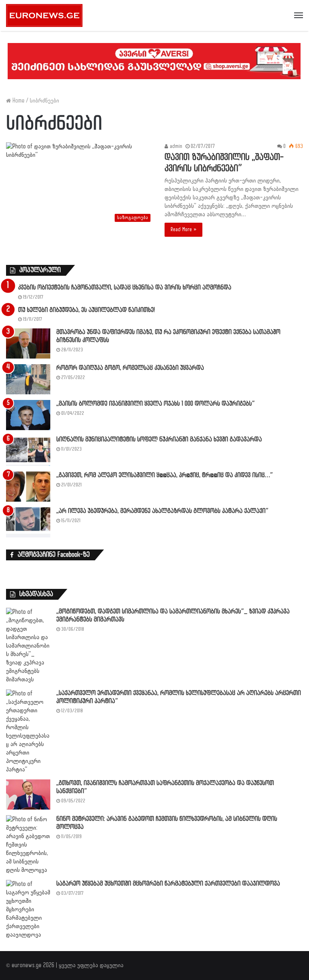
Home (18, 101)
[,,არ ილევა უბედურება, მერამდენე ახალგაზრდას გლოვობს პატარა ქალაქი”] (28, 522)
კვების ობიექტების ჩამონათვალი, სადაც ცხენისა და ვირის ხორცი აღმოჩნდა (124, 287)
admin (175, 146)
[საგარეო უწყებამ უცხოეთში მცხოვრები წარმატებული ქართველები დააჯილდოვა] (28, 909)
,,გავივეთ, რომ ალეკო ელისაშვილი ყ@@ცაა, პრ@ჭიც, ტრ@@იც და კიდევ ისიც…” (164, 475)
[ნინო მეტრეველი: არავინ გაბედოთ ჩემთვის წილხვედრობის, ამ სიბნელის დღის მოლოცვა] (28, 844)
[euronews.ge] (44, 15)
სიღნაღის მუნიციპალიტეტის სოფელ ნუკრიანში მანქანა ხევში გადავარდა (159, 439)
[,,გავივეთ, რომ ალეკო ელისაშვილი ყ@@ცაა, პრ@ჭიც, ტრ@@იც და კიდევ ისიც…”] (28, 487)
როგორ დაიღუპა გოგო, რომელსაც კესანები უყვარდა (130, 368)
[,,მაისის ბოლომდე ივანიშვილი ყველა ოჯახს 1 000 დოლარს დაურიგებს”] (28, 415)
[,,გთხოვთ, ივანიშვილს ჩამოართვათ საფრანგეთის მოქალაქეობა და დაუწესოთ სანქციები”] (28, 794)
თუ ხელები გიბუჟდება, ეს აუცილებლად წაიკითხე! (86, 310)
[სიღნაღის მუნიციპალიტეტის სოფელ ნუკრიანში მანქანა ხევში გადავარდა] (28, 451)
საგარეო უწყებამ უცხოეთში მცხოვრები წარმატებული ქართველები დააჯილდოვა (168, 883)
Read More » (183, 229)
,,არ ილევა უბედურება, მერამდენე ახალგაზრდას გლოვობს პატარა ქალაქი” (162, 511)
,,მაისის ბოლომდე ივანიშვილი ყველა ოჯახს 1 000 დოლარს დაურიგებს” (155, 403)
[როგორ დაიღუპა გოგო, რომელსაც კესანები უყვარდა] (28, 379)
